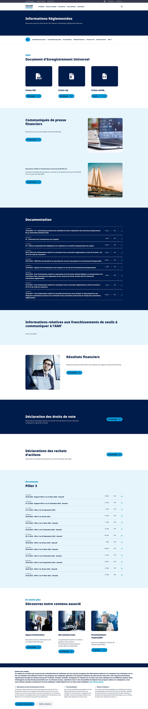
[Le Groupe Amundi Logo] (29, 6)
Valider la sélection (45, 704)
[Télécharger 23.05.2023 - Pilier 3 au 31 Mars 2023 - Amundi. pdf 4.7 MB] (120, 574)
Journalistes (50, 1)
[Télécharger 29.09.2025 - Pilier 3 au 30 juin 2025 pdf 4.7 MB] (120, 515)
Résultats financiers (79, 39)
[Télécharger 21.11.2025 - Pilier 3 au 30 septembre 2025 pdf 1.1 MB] (120, 509)
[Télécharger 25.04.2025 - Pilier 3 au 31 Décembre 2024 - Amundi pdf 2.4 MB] (120, 529)
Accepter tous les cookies (25, 704)
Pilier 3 (110, 39)
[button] (105, 1)
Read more (96, 650)
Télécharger (31, 96)
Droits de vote (90, 39)
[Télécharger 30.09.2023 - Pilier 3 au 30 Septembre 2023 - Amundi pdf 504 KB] (120, 561)
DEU (28, 39)
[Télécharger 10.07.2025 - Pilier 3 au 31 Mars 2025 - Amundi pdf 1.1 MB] (120, 522)
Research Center (41, 1)
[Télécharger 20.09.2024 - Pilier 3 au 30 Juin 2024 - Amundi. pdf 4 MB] (120, 542)
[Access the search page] (122, 6)
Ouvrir (95, 96)
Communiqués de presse (39, 39)
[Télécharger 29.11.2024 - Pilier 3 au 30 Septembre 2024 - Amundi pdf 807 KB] (120, 535)
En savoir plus (31, 140)
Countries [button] (111, 1)
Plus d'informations (96, 682)
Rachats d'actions (101, 39)
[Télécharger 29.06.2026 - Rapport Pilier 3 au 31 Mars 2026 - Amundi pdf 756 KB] (120, 496)
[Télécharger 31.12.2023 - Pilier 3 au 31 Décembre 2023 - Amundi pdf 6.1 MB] (120, 555)
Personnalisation (71, 687)
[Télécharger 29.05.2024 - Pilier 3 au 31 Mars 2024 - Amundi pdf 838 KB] (120, 548)
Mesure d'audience (103, 687)
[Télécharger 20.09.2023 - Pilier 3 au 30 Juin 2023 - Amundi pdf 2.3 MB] (120, 568)
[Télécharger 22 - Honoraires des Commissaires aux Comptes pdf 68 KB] (120, 238)
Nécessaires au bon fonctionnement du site (30, 687)
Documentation (67, 39)
